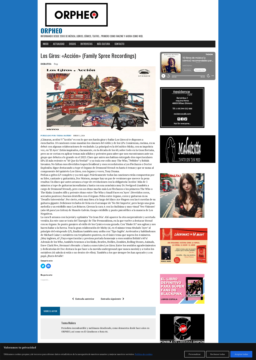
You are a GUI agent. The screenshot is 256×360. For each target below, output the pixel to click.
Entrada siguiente (111, 298)
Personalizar (195, 354)
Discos (72, 44)
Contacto (119, 44)
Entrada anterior (84, 298)
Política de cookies (143, 354)
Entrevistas (86, 44)
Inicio (45, 44)
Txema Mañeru (64, 135)
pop (56, 63)
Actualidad (58, 44)
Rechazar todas (217, 354)
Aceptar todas (241, 354)
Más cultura (103, 44)
